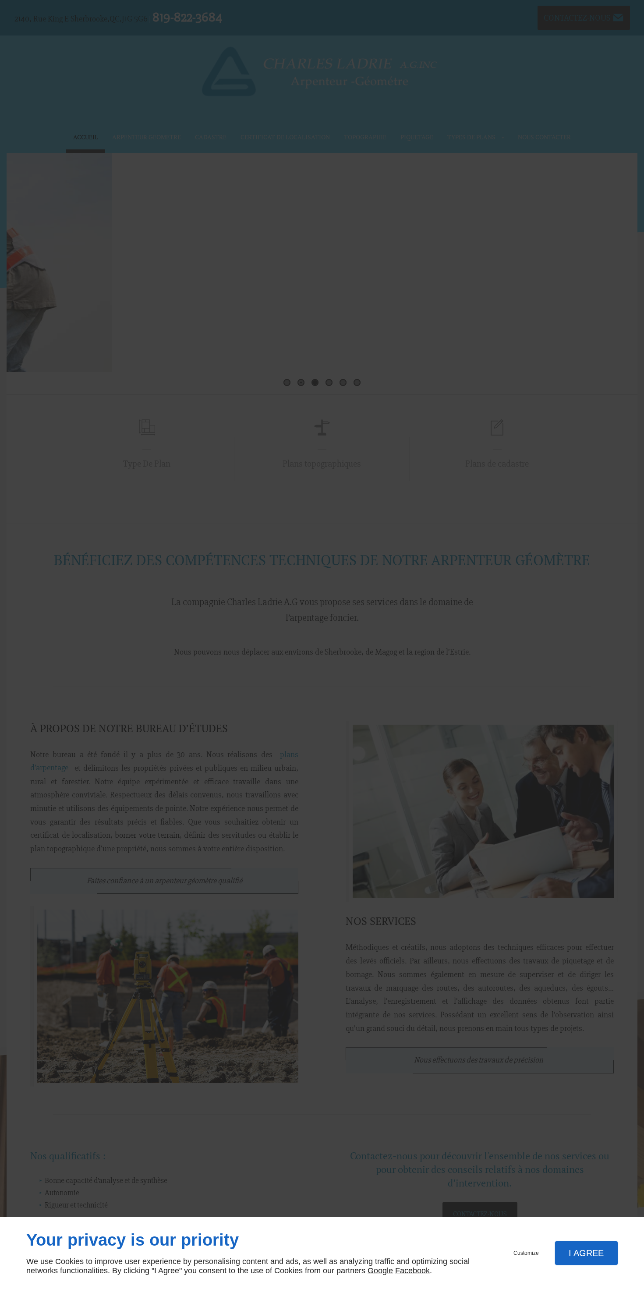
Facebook (412, 1270)
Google (380, 1270)
